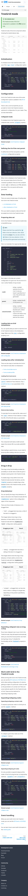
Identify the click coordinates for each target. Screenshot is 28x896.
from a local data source (10, 369)
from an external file (9, 372)
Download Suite (5, 851)
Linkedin (3, 875)
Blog (2, 855)
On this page (5, 10)
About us (3, 883)
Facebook (3, 870)
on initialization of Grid (9, 204)
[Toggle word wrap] (22, 73)
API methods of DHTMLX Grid (18, 680)
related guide (6, 829)
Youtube (3, 868)
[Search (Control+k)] (24, 2)
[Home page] (2, 6)
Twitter (3, 873)
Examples (3, 853)
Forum (3, 857)
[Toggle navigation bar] (2, 2)
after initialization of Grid (10, 207)
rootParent (4, 154)
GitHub (3, 866)
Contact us (4, 885)
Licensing (3, 888)
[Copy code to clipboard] (25, 73)
